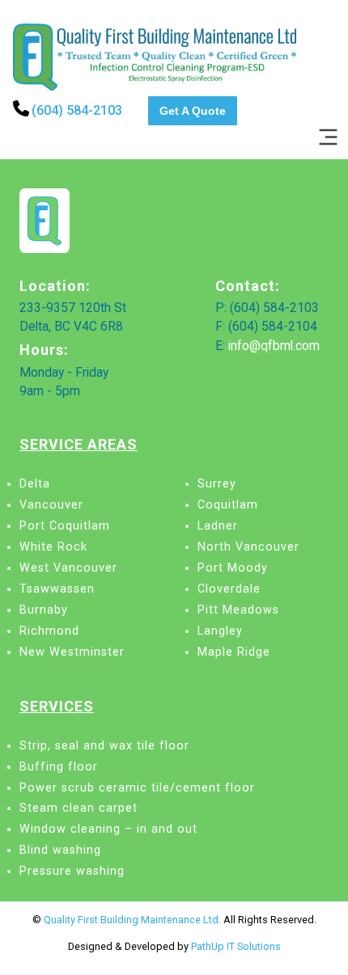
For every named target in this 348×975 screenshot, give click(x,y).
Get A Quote (192, 110)
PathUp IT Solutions (236, 946)
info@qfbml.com (274, 346)
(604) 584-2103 (77, 110)
